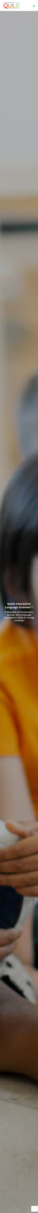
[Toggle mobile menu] (34, 6)
